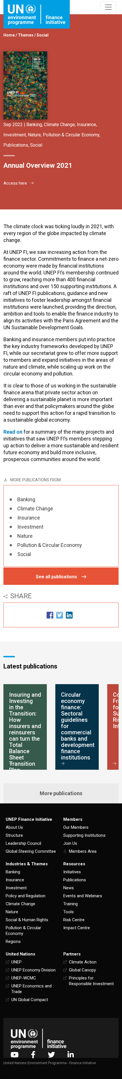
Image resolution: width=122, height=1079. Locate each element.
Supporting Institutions (84, 835)
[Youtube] (14, 1054)
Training (70, 903)
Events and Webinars (82, 895)
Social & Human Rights (27, 919)
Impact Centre (76, 927)
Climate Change (59, 124)
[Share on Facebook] (50, 615)
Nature (34, 135)
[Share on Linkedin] (69, 615)
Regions (13, 941)
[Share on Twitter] (59, 615)
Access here (15, 183)
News (68, 887)
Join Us (70, 843)
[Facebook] (33, 1054)
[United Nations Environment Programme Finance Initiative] (38, 1038)
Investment (14, 135)
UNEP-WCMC (23, 978)
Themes (25, 35)
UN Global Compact (29, 999)
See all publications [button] (56, 576)
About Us (14, 827)
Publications (15, 145)
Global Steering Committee (31, 851)
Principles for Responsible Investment (91, 980)
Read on (12, 432)
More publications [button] (61, 793)
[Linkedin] (71, 1054)
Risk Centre (74, 919)
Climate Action (82, 962)
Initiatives (72, 871)
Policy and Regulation (25, 895)
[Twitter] (51, 1054)
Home (9, 35)
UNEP (16, 962)
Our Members (76, 827)
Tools (68, 911)
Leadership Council (23, 843)
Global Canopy (82, 970)
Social (43, 35)
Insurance (86, 124)
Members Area (82, 851)
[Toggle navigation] (108, 7)
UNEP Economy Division (33, 970)
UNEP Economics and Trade (31, 988)
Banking (34, 124)
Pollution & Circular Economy (71, 135)
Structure (14, 835)
